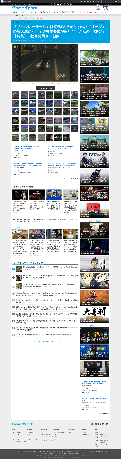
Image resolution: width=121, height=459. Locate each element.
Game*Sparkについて (17, 451)
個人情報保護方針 (61, 451)
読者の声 (64, 12)
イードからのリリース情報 (47, 453)
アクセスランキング (19, 15)
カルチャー (71, 429)
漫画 (72, 12)
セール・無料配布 (59, 432)
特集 (23, 12)
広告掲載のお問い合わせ (44, 451)
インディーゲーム (32, 439)
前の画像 (14, 62)
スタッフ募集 (57, 453)
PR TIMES (64, 453)
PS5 (43, 432)
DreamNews (71, 453)
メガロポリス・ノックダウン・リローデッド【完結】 (102, 436)
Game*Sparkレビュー (18, 432)
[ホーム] (13, 18)
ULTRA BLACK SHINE (102, 440)
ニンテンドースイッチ (47, 440)
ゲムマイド (104, 12)
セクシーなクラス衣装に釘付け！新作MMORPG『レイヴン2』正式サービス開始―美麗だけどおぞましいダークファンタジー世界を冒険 (45, 220)
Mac (29, 434)
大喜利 (84, 432)
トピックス (16, 227)
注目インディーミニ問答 (19, 441)
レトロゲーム (72, 432)
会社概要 (53, 451)
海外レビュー (16, 439)
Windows (30, 432)
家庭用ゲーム (44, 12)
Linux (29, 437)
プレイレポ (16, 434)
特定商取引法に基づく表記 (101, 451)
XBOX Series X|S (46, 434)
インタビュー (16, 437)
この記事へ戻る (45, 88)
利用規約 (91, 451)
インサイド (81, 12)
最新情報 (56, 429)
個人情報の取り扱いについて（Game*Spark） (77, 451)
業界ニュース (58, 437)
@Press (77, 453)
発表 (56, 434)
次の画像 (76, 62)
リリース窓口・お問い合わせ (30, 451)
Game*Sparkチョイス (88, 434)
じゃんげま (99, 432)
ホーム (15, 12)
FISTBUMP (93, 12)
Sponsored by (67, 178)
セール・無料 (55, 12)
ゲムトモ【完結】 (100, 442)
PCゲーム (33, 12)
